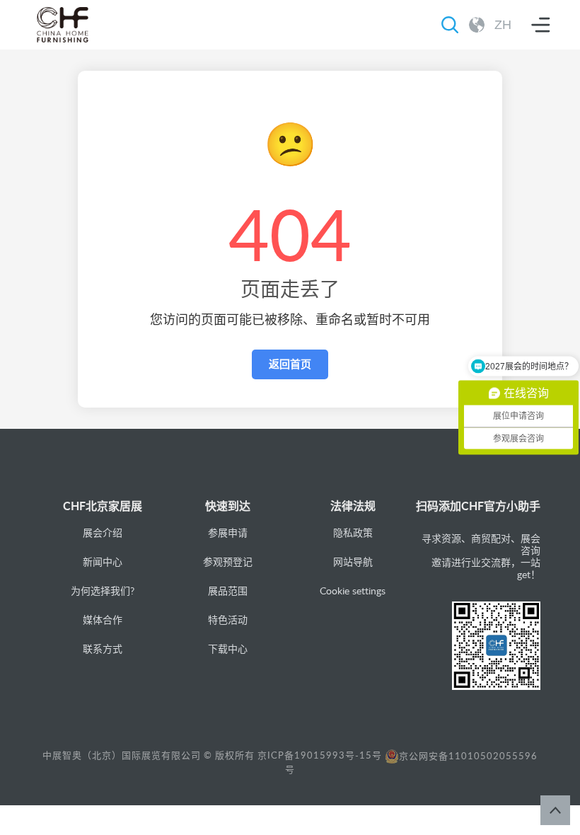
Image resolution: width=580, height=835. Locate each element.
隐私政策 (353, 532)
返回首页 (290, 364)
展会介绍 (102, 532)
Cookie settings (352, 590)
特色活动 (228, 619)
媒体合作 (102, 619)
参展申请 (228, 532)
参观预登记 (228, 561)
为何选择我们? (102, 590)
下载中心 (228, 648)
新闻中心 (102, 561)
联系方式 (102, 648)
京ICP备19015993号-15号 (319, 755)
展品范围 (228, 590)
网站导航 (353, 561)
